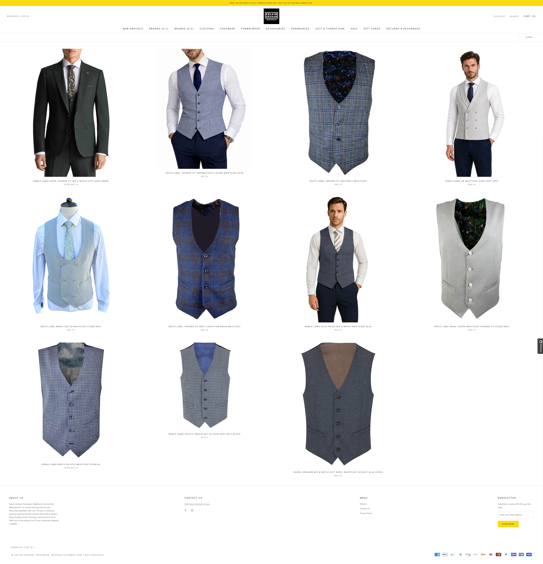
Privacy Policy (366, 513)
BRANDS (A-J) (159, 28)
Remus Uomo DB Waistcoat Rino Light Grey (472, 181)
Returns (363, 504)
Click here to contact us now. (197, 504)
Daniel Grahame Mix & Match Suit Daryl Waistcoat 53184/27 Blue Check (338, 472)
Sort (530, 37)
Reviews (541, 348)
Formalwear (250, 28)
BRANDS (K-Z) (184, 28)
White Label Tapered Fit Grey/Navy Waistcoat (338, 181)
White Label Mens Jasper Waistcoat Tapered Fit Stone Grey (471, 326)
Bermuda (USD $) (18, 16)
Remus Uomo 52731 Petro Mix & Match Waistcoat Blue (338, 326)
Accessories (275, 28)
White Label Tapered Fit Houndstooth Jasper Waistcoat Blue (205, 173)
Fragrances (300, 28)
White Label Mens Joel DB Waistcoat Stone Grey (71, 326)
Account (499, 16)
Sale (354, 28)
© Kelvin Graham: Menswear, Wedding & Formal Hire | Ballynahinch (57, 555)
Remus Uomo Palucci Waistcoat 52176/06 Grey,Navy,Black (205, 434)
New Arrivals (133, 28)
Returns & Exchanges (403, 28)
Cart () (529, 16)
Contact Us (365, 508)
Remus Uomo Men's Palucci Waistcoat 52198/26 (71, 464)
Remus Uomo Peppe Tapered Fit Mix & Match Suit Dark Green (71, 181)
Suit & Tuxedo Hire (330, 28)
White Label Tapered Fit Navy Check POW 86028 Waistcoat (205, 326)
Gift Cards (372, 28)
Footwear (227, 28)
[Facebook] (186, 510)
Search (514, 16)
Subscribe (508, 524)
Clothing (207, 28)
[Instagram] (192, 510)
